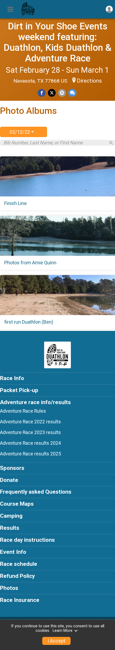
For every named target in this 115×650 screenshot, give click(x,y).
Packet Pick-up (19, 390)
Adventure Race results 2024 (30, 443)
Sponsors (12, 468)
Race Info (12, 378)
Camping (11, 516)
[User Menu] (109, 9)
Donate (9, 480)
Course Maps (17, 504)
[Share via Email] (62, 93)
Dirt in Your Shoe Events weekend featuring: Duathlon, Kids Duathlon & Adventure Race (57, 42)
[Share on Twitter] (52, 93)
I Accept (56, 641)
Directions (89, 81)
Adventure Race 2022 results (30, 421)
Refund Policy (17, 576)
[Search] (111, 143)
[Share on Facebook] (41, 93)
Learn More (62, 630)
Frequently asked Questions (35, 492)
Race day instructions (27, 540)
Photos (9, 588)
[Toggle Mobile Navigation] (10, 9)
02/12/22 (20, 132)
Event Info (13, 552)
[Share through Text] (72, 93)
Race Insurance (19, 600)
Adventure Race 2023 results (30, 432)
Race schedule (18, 564)
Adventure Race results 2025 (30, 453)
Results (9, 528)
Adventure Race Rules (23, 411)
